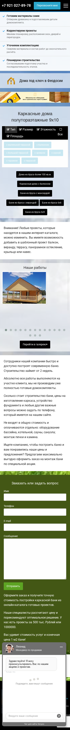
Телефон (9, 506)
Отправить (13, 586)
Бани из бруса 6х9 (35, 212)
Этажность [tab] (48, 129)
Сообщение (11, 536)
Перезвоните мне (47, 5)
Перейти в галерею (34, 344)
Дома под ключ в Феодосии (41, 80)
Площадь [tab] (16, 136)
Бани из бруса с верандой (22, 202)
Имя (6, 491)
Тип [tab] (12, 129)
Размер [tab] (27, 129)
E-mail (7, 520)
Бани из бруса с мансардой (35, 193)
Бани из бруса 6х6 (51, 202)
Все (60, 134)
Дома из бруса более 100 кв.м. (35, 174)
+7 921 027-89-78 (16, 6)
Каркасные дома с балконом (35, 184)
